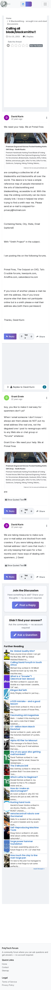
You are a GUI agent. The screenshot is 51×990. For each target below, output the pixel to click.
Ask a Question (27, 634)
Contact (5, 967)
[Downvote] (31, 336)
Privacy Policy (8, 985)
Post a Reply (27, 605)
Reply (11, 336)
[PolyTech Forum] (5, 4)
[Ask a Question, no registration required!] (29, 4)
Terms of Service (9, 982)
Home (8, 18)
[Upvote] (22, 336)
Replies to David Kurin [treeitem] (29, 387)
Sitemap (5, 970)
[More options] (46, 117)
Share (42, 336)
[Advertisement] (25, 79)
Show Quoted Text (15, 500)
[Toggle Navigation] (45, 4)
